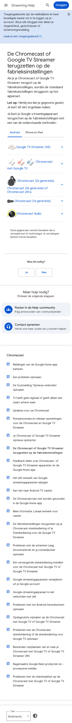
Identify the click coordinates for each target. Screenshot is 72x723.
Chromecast (15, 355)
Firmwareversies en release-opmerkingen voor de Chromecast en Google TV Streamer (37, 423)
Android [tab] (15, 132)
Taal (12, 711)
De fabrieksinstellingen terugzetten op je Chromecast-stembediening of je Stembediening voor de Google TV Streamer (37, 530)
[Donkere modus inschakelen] (35, 715)
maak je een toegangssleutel (21, 36)
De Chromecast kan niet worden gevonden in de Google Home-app (39, 501)
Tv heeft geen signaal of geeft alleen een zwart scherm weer (37, 400)
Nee (44, 272)
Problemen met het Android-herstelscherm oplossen (38, 607)
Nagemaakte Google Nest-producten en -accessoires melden (38, 666)
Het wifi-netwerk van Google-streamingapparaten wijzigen (30, 480)
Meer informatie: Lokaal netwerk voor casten (35, 513)
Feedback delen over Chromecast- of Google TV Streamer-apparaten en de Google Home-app (36, 465)
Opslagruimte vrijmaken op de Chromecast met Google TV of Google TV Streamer (38, 619)
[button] (5, 5)
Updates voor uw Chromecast (31, 410)
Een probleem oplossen (27, 377)
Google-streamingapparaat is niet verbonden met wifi (33, 594)
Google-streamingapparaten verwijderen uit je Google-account (37, 582)
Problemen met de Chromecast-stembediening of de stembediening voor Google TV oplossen (38, 634)
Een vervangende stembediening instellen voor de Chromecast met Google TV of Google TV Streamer (38, 567)
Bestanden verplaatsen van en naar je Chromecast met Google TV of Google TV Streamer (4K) (38, 651)
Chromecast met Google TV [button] (30, 165)
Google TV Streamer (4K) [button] (33, 147)
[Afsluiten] (69, 14)
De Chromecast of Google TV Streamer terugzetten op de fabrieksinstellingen (38, 450)
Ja (26, 272)
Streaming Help (23, 5)
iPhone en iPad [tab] (34, 132)
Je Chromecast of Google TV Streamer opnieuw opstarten (36, 438)
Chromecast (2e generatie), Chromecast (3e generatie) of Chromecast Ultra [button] (31, 186)
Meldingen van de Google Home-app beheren (35, 367)
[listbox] (18, 716)
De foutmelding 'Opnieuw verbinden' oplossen (35, 387)
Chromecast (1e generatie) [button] (32, 201)
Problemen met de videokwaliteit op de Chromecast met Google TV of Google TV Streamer (38, 681)
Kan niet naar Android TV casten (32, 490)
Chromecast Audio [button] (28, 214)
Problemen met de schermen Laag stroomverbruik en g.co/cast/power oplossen (34, 550)
